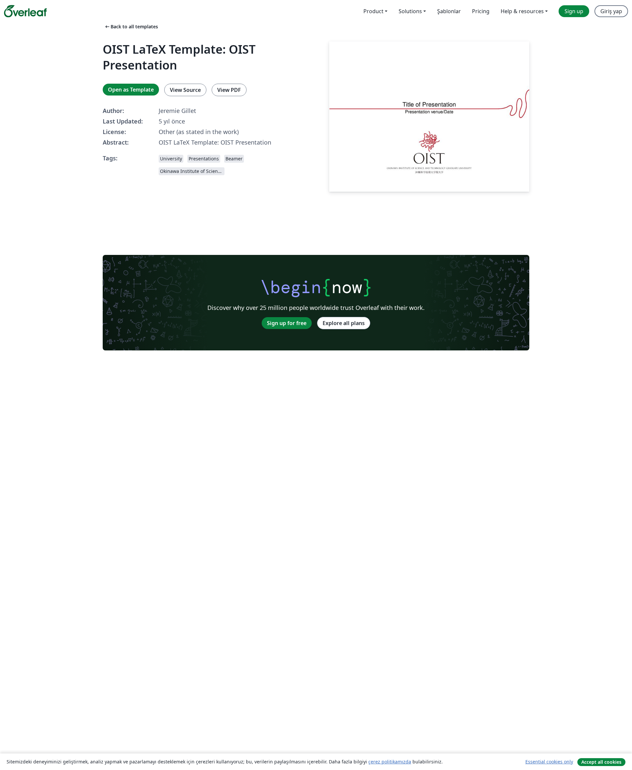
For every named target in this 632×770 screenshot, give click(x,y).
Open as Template (131, 89)
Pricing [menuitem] (480, 11)
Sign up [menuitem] (574, 11)
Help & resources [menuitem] (522, 11)
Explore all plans (344, 323)
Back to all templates (131, 26)
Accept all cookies (601, 762)
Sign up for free (286, 323)
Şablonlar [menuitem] (449, 11)
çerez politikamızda (389, 761)
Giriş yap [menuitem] (611, 11)
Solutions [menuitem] (410, 11)
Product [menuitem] (373, 11)
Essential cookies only (549, 761)
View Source (185, 90)
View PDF (229, 90)
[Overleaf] (25, 11)
